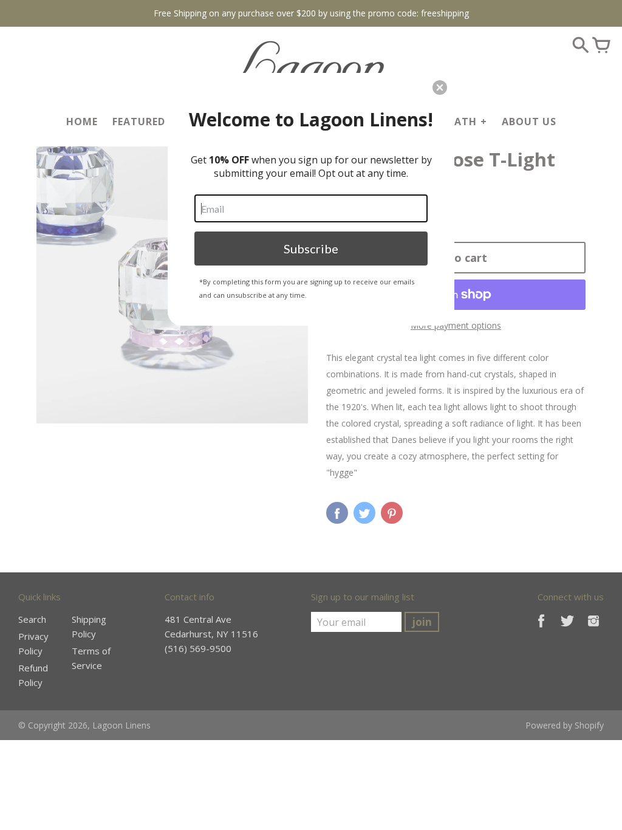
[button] (439, 87)
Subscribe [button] (311, 248)
